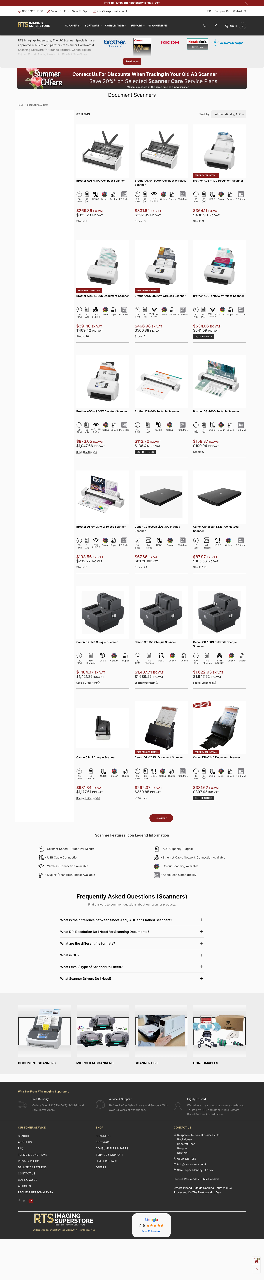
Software (103, 1142)
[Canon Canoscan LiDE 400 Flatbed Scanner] (219, 497)
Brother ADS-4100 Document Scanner (218, 180)
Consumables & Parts (112, 1148)
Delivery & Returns (32, 1167)
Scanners (72, 25)
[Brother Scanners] (115, 42)
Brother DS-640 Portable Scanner (157, 411)
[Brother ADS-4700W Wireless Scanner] (219, 266)
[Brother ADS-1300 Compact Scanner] (102, 151)
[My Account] (215, 26)
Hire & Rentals (106, 1161)
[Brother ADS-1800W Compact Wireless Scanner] (161, 151)
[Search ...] (205, 26)
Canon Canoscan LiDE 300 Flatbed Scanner (157, 528)
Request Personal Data (35, 1192)
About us (25, 1142)
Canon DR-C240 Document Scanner (216, 757)
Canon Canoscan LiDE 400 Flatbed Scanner (215, 528)
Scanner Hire (157, 25)
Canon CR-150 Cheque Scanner (155, 642)
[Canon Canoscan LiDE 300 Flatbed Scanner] (161, 497)
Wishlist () (239, 11)
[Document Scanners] (44, 1030)
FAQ (20, 1148)
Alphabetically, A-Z (228, 114)
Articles (24, 1186)
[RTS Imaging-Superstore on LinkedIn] (31, 1201)
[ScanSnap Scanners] (227, 42)
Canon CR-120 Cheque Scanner (97, 642)
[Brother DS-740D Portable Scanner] (219, 381)
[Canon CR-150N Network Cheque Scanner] (219, 612)
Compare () (222, 11)
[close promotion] (246, 3)
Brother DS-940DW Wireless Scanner (101, 526)
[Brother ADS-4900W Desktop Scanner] (102, 381)
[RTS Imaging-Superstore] (34, 25)
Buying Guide (27, 1179)
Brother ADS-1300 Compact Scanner (100, 180)
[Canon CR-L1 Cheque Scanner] (102, 727)
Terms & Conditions (32, 1154)
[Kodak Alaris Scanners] (197, 44)
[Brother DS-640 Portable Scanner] (161, 381)
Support (136, 25)
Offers (101, 1167)
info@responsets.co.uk (112, 11)
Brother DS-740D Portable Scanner (216, 411)
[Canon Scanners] (142, 47)
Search (23, 1136)
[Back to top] (256, 1269)
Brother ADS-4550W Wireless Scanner (160, 296)
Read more (132, 61)
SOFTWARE (92, 25)
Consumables (115, 25)
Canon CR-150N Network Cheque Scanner (215, 644)
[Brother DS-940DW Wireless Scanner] (102, 497)
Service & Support (109, 1154)
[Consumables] (219, 1030)
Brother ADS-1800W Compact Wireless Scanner (160, 182)
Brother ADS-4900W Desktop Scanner (101, 411)
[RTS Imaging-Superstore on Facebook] (19, 1201)
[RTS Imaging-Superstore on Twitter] (24, 1201)
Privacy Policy (29, 1161)
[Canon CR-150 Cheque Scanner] (161, 612)
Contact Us (26, 1173)
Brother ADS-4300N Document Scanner (102, 296)
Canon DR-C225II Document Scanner (159, 757)
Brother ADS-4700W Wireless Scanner (218, 296)
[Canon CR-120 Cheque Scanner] (102, 612)
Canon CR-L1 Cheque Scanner (95, 757)
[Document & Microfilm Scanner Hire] (161, 1030)
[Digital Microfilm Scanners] (102, 1030)
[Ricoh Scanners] (170, 42)
